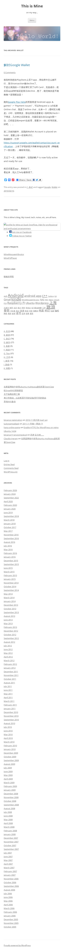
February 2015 (10, 575)
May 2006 (8, 901)
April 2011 (8, 697)
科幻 (47, 310)
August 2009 (9, 764)
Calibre (51, 296)
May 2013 (8, 623)
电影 (41, 310)
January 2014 (10, 601)
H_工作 (7, 357)
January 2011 (10, 708)
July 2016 (8, 545)
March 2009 (9, 782)
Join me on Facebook (22, 232)
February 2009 (10, 786)
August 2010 (9, 723)
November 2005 (11, 923)
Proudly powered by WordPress (17, 945)
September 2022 (11, 497)
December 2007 (11, 838)
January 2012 (10, 667)
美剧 (9, 313)
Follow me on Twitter (22, 235)
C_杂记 (30, 187)
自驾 (13, 313)
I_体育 (6, 360)
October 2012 (10, 634)
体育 (11, 308)
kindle (16, 299)
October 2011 (10, 679)
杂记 (17, 311)
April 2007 (8, 864)
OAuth (56, 300)
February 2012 (10, 664)
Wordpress (42, 303)
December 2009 (11, 753)
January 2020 (10, 508)
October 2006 (10, 882)
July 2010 (8, 727)
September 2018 (11, 516)
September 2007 (11, 849)
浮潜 (30, 311)
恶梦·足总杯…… (37, 434)
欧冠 (26, 311)
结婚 (52, 311)
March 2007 (9, 867)
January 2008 (10, 834)
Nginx (51, 300)
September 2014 (11, 590)
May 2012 (8, 653)
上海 (53, 302)
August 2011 (9, 682)
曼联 (7, 310)
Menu (32, 20)
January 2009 (10, 790)
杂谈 (22, 310)
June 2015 (8, 568)
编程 (57, 310)
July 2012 (8, 645)
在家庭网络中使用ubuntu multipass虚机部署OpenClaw (29, 386)
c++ (44, 295)
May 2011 (8, 693)
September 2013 (11, 612)
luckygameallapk (11, 423)
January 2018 (10, 523)
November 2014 (11, 582)
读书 (18, 313)
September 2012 (11, 638)
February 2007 (10, 871)
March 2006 (9, 908)
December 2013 (11, 605)
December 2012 (11, 630)
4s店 (5, 296)
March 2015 (9, 571)
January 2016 (10, 556)
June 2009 (8, 771)
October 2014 (10, 586)
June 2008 (8, 815)
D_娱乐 (7, 342)
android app (32, 296)
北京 (15, 308)
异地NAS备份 (10, 401)
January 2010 (10, 749)
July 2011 (8, 686)
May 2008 (8, 819)
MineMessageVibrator (14, 254)
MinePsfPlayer (10, 258)
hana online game (12, 427)
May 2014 (8, 593)
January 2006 (10, 915)
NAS (42, 299)
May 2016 (8, 549)
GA (55, 296)
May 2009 (8, 775)
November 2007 (11, 841)
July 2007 (8, 852)
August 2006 (9, 889)
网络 (5, 313)
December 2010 (11, 712)
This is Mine (32, 6)
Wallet (54, 187)
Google (47, 187)
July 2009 (8, 767)
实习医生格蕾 (36, 308)
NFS (46, 300)
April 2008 (8, 823)
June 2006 (8, 897)
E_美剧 (7, 346)
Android (16, 295)
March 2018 (9, 520)
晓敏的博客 (9, 276)
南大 (19, 308)
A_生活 (7, 331)
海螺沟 (35, 311)
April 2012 (8, 656)
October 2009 (10, 756)
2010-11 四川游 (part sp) (37, 420)
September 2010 (11, 719)
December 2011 (11, 671)
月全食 (12, 311)
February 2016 (10, 553)
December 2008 (11, 793)
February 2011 (10, 704)
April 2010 (8, 738)
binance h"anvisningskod (15, 434)
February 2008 (10, 830)
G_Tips (7, 353)
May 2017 (8, 531)
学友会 (28, 308)
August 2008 (9, 808)
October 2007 (10, 845)
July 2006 (8, 893)
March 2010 (9, 741)
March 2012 (9, 660)
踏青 (27, 313)
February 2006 (10, 912)
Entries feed (9, 464)
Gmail (7, 299)
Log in (6, 460)
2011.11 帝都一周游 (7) (33, 423)
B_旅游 (7, 335)
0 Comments (10, 72)
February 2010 (10, 745)
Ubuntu (30, 303)
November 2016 (11, 534)
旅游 (50, 307)
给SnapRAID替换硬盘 (13, 390)
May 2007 (8, 860)
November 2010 (11, 716)
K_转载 (7, 368)
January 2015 (10, 579)
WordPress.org (10, 471)
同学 (23, 308)
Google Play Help (16, 101)
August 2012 (9, 642)
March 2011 (9, 701)
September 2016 (11, 538)
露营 (31, 313)
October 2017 (10, 527)
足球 (23, 313)
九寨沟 (6, 308)
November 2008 (11, 797)
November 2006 (11, 878)
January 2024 (10, 494)
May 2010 (8, 734)
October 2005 (10, 926)
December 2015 (11, 560)
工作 (44, 308)
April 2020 (8, 501)
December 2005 (11, 919)
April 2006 (8, 904)
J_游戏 (6, 364)
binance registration (13, 420)
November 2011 (11, 675)
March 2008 (9, 827)
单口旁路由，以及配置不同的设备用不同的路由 (25, 397)
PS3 (5, 303)
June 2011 (8, 690)
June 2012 (8, 649)
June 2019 (8, 512)
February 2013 (10, 627)
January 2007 (10, 875)
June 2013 (8, 619)
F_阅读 (7, 349)
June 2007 (8, 856)
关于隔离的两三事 (12, 394)
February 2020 (10, 505)
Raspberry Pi (16, 303)
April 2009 (8, 778)
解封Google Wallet (17, 65)
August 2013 (9, 616)
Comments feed (11, 468)
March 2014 (9, 597)
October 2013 (10, 608)
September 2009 (11, 760)
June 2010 (8, 730)
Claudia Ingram (11, 438)
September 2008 (11, 804)
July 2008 (8, 812)
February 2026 (10, 490)
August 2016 (9, 542)
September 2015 (11, 564)
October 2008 (10, 801)
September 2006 (11, 886)
